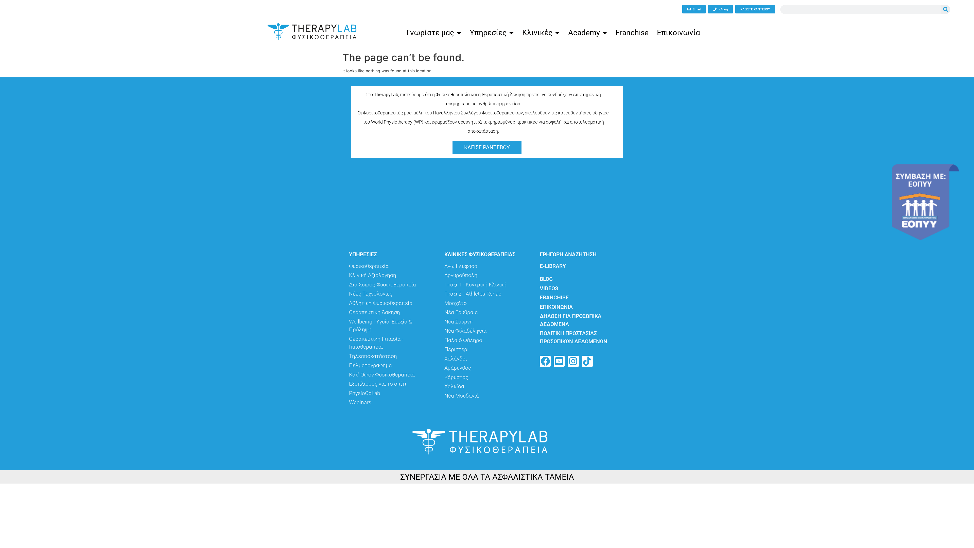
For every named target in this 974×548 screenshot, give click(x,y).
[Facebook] (545, 361)
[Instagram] (573, 361)
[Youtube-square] (559, 361)
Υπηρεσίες (488, 32)
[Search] (945, 9)
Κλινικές (537, 32)
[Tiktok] (587, 361)
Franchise (632, 32)
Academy (584, 32)
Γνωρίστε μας (430, 32)
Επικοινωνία (678, 32)
